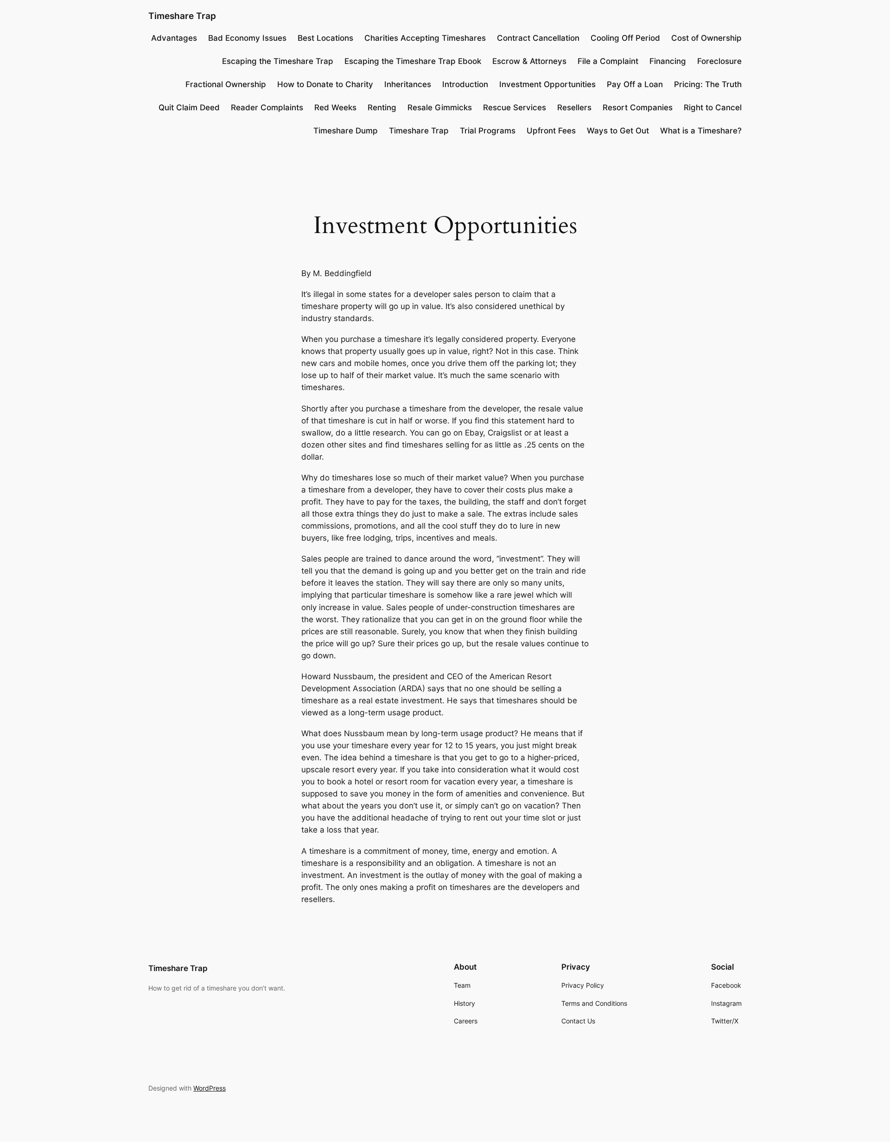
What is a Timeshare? (701, 130)
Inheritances (407, 84)
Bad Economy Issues (247, 38)
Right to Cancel (713, 107)
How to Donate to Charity (325, 84)
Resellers (574, 107)
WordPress (209, 1088)
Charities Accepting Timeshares (425, 38)
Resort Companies (638, 107)
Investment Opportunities (547, 84)
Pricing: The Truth (708, 84)
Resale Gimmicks (439, 107)
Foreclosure (719, 61)
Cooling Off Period (625, 38)
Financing (667, 61)
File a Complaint (608, 61)
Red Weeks (335, 107)
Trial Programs (487, 130)
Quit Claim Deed (189, 107)
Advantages (174, 38)
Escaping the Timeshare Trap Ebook (412, 61)
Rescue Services (514, 107)
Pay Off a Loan (635, 84)
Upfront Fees (551, 130)
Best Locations (325, 38)
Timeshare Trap (182, 15)
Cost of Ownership (706, 38)
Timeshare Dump (345, 130)
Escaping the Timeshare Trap (277, 61)
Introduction (465, 84)
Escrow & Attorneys (529, 61)
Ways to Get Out (618, 130)
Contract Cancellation (538, 38)
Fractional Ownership (225, 84)
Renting (382, 107)
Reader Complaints (267, 107)
